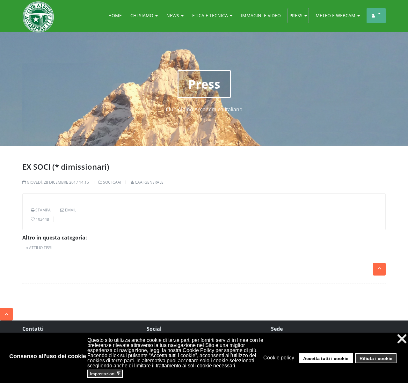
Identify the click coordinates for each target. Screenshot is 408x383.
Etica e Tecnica (210, 15)
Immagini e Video (261, 15)
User (376, 15)
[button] (297, 358)
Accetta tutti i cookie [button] (325, 358)
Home (115, 15)
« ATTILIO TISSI (39, 247)
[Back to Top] (6, 314)
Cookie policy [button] (278, 357)
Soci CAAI (112, 182)
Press (296, 15)
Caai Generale (149, 182)
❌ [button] (402, 339)
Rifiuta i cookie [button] (376, 358)
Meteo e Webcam (336, 15)
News (173, 15)
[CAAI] (38, 9)
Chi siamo (142, 15)
